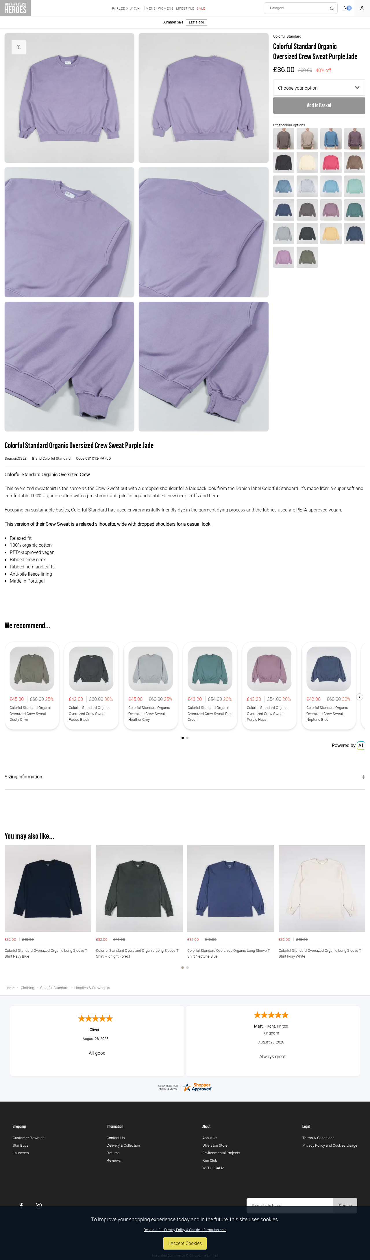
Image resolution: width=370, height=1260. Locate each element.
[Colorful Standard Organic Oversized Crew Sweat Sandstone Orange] (331, 233)
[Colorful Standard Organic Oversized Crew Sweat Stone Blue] (284, 186)
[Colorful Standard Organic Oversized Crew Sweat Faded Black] (307, 233)
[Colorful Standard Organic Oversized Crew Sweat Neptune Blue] (284, 210)
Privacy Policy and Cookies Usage (329, 1145)
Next (360, 910)
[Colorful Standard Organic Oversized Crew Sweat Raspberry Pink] (331, 162)
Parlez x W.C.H (126, 8)
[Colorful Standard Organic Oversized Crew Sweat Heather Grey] (284, 233)
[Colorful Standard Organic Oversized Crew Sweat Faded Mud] (284, 138)
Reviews (114, 1160)
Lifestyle (185, 8)
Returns (113, 1152)
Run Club (209, 1160)
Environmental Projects (221, 1152)
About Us (209, 1137)
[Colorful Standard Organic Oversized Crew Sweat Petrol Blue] (354, 233)
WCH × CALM (213, 1167)
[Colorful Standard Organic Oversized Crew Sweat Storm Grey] (307, 210)
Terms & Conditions (318, 1137)
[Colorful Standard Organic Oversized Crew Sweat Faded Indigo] (331, 138)
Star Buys (20, 1145)
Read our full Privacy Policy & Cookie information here (185, 1229)
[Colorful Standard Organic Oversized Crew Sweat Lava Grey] (284, 162)
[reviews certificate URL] (185, 1086)
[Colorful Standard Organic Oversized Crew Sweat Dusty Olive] (307, 257)
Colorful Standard (287, 36)
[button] (359, 696)
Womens (166, 8)
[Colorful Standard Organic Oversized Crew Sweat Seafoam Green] (354, 186)
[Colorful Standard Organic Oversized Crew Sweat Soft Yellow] (307, 162)
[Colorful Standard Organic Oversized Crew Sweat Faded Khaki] (307, 138)
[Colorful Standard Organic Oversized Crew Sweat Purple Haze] (331, 210)
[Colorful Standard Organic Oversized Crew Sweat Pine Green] (354, 210)
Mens (151, 8)
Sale (201, 8)
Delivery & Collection (123, 1145)
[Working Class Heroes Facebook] (21, 1205)
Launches (21, 1152)
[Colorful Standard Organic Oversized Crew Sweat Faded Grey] (307, 186)
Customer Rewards (29, 1137)
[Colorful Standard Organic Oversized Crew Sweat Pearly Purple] (284, 257)
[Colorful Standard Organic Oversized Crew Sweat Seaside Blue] (331, 186)
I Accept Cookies (185, 1243)
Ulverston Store (214, 1145)
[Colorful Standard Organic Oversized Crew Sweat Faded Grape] (354, 138)
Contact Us (116, 1137)
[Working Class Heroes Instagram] (38, 1205)
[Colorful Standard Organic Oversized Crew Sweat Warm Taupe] (354, 162)
